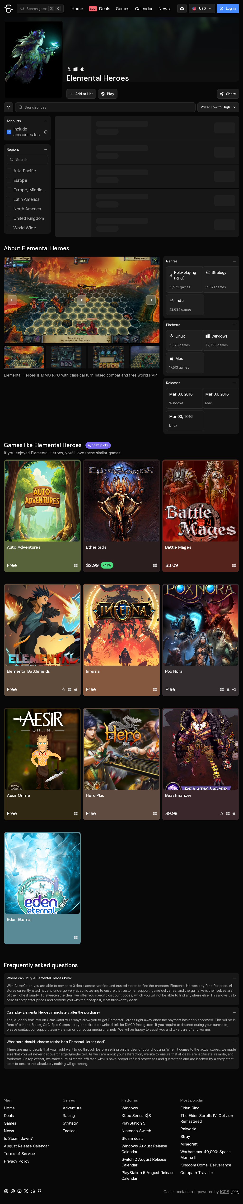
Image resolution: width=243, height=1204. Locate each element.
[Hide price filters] (8, 107)
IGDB (224, 1191)
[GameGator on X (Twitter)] (26, 1191)
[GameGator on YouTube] (19, 1191)
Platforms (173, 325)
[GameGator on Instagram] (6, 1191)
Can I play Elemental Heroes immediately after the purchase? (53, 1012)
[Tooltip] (46, 132)
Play (110, 94)
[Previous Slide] (12, 300)
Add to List (84, 94)
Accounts (14, 121)
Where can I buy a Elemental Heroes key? (39, 978)
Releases (173, 383)
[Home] (8, 8)
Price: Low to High (215, 107)
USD (202, 8)
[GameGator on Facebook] (12, 1191)
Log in (231, 8)
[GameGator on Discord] (182, 8)
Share (231, 94)
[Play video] (81, 300)
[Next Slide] (151, 300)
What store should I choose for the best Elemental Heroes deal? (56, 1042)
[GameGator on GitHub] (39, 1191)
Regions (13, 149)
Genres (172, 261)
